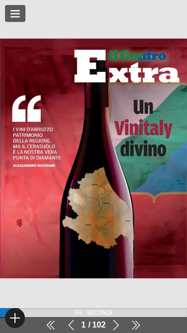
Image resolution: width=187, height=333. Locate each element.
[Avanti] (116, 325)
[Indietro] (71, 325)
